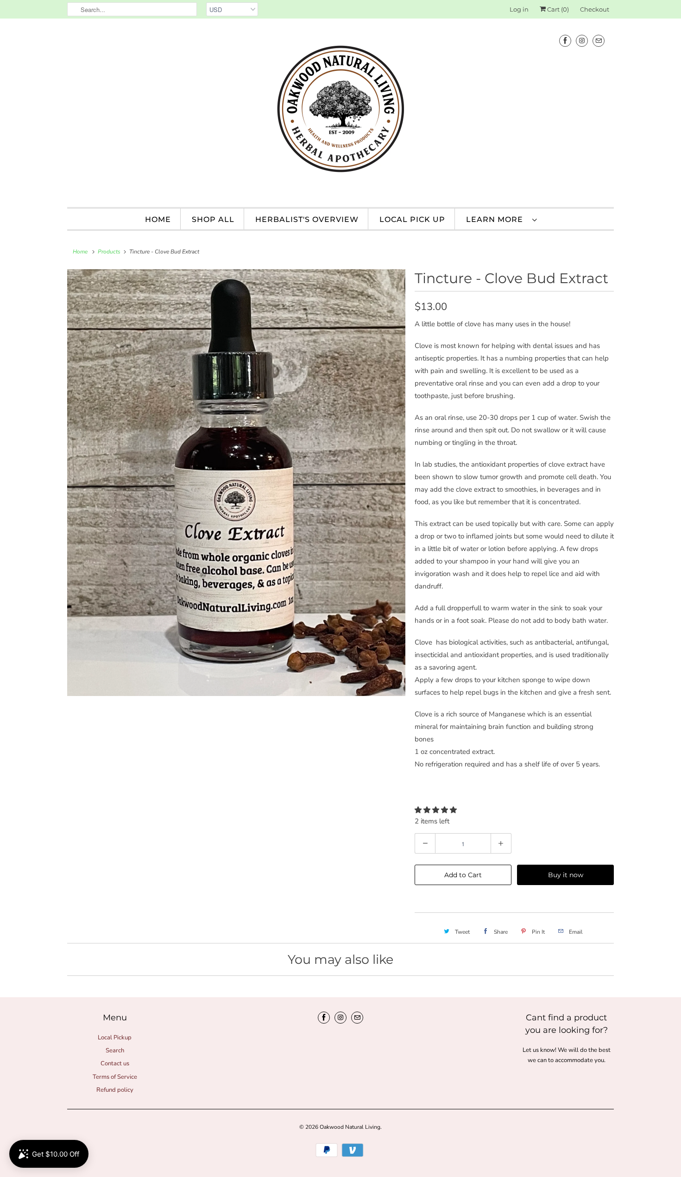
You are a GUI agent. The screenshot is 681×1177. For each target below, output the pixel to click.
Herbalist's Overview (307, 219)
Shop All (213, 219)
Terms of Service (115, 1077)
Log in (519, 9)
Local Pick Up (412, 219)
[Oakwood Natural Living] (340, 111)
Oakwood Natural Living (350, 1127)
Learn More (497, 219)
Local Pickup (115, 1037)
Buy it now (565, 875)
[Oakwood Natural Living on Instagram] (582, 40)
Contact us (115, 1063)
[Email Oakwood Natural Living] (599, 40)
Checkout (594, 9)
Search (115, 1050)
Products (109, 251)
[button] (437, 810)
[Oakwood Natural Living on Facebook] (565, 40)
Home (158, 219)
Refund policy (114, 1090)
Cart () (557, 9)
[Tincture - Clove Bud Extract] (236, 482)
